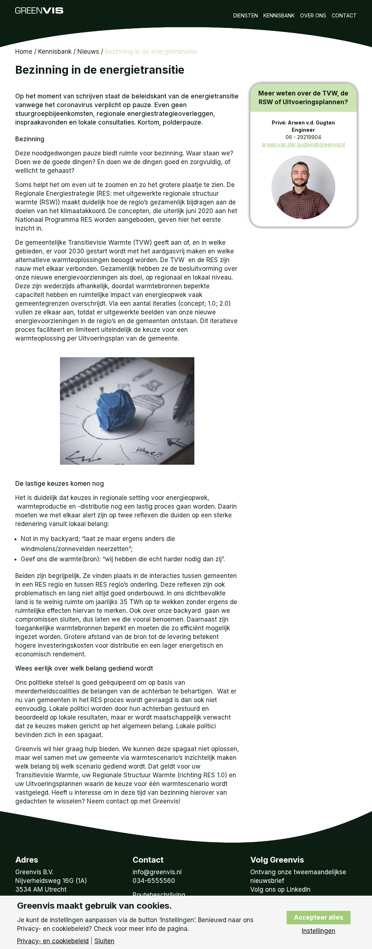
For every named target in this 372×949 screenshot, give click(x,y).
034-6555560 (154, 880)
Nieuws (88, 51)
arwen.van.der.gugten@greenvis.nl (303, 144)
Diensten (245, 15)
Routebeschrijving (159, 895)
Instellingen (318, 931)
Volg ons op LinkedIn (280, 889)
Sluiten (104, 941)
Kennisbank (279, 15)
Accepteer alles (318, 917)
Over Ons (313, 15)
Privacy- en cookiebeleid (53, 941)
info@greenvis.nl (157, 872)
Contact (344, 15)
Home (23, 51)
